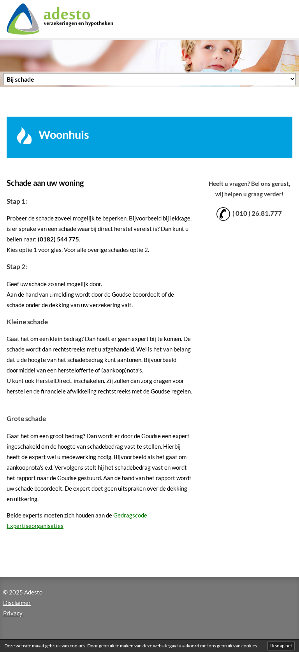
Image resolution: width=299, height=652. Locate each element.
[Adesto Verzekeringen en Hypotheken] (69, 19)
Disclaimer (17, 602)
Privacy (13, 613)
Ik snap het (281, 646)
